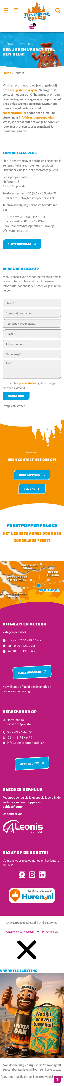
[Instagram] (32, 874)
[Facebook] (22, 874)
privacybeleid (28, 383)
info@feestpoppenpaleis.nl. (37, 117)
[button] (26, 962)
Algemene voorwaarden (20, 931)
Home (7, 73)
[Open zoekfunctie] (58, 10)
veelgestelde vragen (23, 90)
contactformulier (14, 113)
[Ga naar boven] (57, 1079)
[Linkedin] (42, 874)
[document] (32, 1011)
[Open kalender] (16, 10)
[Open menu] (6, 10)
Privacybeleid (50, 931)
